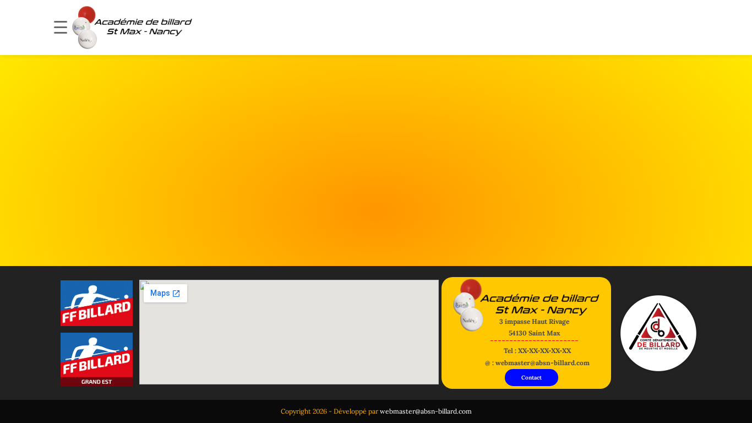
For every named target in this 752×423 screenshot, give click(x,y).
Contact (531, 377)
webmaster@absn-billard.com (426, 411)
